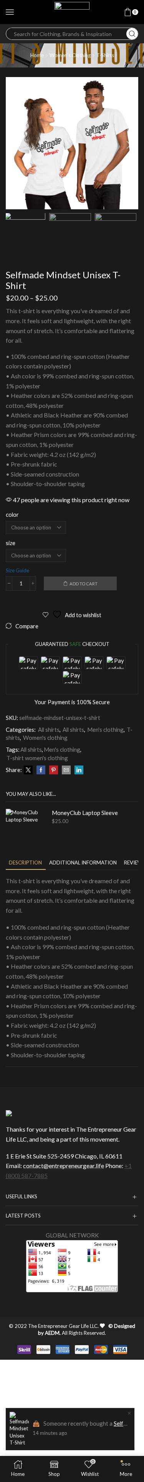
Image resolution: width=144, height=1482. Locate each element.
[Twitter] (28, 770)
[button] (15, 144)
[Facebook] (41, 770)
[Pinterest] (53, 770)
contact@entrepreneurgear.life (63, 1165)
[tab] (25, 863)
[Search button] (132, 33)
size (10, 542)
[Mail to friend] (66, 770)
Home (37, 55)
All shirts (49, 729)
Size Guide (17, 570)
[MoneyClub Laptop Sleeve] (25, 828)
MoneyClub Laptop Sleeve (85, 812)
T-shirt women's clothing (37, 757)
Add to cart (84, 583)
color (12, 514)
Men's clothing (105, 729)
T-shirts (105, 55)
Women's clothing (70, 55)
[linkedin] (78, 770)
